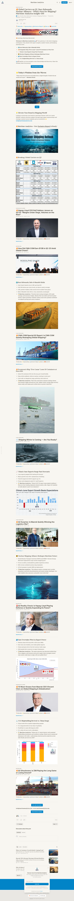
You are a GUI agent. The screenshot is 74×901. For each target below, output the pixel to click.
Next (54, 824)
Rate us (47, 26)
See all (18, 875)
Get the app (42, 895)
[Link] (14, 73)
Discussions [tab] (25, 846)
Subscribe (64, 2)
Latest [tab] (20, 846)
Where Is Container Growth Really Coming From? (30, 850)
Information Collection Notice (37, 887)
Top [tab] (17, 846)
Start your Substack (34, 895)
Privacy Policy (45, 887)
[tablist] (21, 832)
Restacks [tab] (23, 832)
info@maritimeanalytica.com (24, 120)
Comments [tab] (19, 832)
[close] (48, 868)
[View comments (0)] (21, 23)
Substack (31, 898)
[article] (37, 852)
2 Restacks (25, 815)
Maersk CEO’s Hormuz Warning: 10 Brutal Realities (30, 858)
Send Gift (53, 26)
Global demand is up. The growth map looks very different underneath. (30, 851)
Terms (40, 892)
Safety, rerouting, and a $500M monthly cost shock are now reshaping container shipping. (30, 860)
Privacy (37, 892)
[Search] (57, 2)
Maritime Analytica (22, 19)
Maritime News (19, 7)
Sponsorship (28, 26)
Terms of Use (42, 886)
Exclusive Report (38, 26)
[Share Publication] (60, 2)
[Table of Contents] (1, 450)
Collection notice (46, 892)
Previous (20, 824)
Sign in (70, 2)
